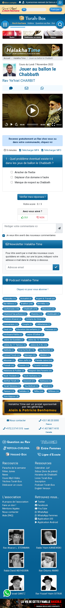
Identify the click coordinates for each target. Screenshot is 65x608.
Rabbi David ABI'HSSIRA (16, 570)
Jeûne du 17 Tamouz (15, 345)
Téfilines (53, 391)
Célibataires (43, 324)
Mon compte (10, 2)
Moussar (9, 360)
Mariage (30, 355)
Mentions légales (11, 508)
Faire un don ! (9, 505)
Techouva (45, 380)
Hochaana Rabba (13, 334)
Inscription (40, 481)
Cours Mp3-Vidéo (11, 478)
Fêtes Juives (8, 471)
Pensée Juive (43, 360)
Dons (54, 23)
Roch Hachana (19, 23)
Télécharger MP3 (52, 150)
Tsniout (9, 391)
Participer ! (56, 9)
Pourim (24, 365)
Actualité (25, 298)
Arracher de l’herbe (25, 172)
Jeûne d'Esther (35, 334)
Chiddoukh (53, 314)
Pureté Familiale (42, 365)
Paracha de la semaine (14, 468)
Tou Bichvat (31, 386)
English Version (42, 488)
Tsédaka (24, 391)
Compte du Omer (35, 319)
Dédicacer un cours (12, 485)
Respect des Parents (40, 370)
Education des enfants (28, 329)
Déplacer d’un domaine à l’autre (32, 177)
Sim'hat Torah (11, 380)
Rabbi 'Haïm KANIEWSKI (48, 548)
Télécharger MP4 (30, 150)
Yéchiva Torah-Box (12, 481)
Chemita (36, 314)
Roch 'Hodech (11, 375)
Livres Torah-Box (43, 478)
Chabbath (30, 308)
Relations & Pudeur (14, 370)
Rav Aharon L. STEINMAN (16, 548)
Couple (27, 324)
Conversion (11, 324)
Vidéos (30, 23)
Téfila (38, 391)
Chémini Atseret (12, 319)
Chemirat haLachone (15, 314)
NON (41, 217)
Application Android (47, 522)
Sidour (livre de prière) (46, 471)
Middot (45, 355)
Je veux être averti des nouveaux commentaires (31, 235)
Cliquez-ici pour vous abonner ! (32, 289)
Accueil (7, 58)
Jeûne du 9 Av (38, 345)
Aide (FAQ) (7, 515)
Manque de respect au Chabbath (32, 182)
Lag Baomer (46, 350)
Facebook (42, 505)
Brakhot (27, 303)
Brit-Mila (43, 303)
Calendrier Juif (42, 468)
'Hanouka (10, 298)
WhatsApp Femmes (47, 515)
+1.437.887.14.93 (50, 428)
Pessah (9, 365)
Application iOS (45, 519)
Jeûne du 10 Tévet (38, 339)
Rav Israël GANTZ (16, 593)
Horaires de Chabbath (46, 474)
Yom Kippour (11, 396)
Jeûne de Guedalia (13, 339)
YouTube (42, 508)
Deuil (8, 329)
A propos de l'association (15, 502)
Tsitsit (47, 386)
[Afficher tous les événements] (20, 2)
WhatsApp (42, 512)
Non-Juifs (25, 360)
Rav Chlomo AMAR (49, 570)
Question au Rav (42, 23)
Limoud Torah (12, 355)
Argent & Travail (45, 298)
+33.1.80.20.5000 (50, 420)
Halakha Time (20, 58)
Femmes (51, 329)
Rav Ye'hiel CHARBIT (18, 80)
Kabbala (9, 350)
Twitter (41, 502)
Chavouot (48, 308)
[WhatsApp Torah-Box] (60, 2)
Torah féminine (12, 386)
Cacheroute (11, 308)
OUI (26, 217)
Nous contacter (18, 420)
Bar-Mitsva (10, 303)
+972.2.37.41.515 (14, 428)
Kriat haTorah (26, 350)
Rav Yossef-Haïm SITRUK (49, 593)
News (5, 474)
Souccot (29, 380)
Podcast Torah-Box (45, 485)
